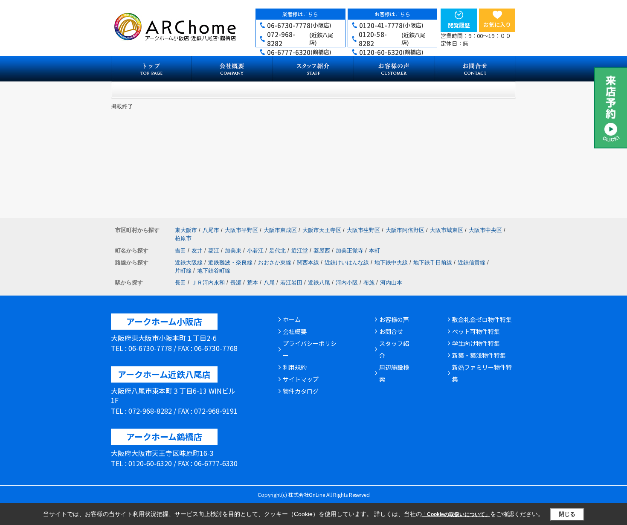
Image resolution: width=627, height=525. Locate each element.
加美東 (233, 250)
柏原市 (183, 238)
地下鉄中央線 (391, 262)
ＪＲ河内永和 (208, 282)
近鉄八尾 (319, 282)
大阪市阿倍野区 (405, 230)
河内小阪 (347, 282)
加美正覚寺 (349, 250)
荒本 (252, 282)
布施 (368, 282)
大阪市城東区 (446, 230)
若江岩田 (291, 282)
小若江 (255, 250)
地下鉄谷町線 (213, 270)
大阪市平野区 (241, 230)
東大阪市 (186, 230)
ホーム (292, 319)
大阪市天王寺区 (321, 230)
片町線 (183, 270)
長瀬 (235, 282)
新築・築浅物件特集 (479, 355)
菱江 (213, 250)
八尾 (269, 282)
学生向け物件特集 (476, 343)
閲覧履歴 (459, 25)
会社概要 (295, 331)
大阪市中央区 (485, 230)
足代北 (277, 250)
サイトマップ (301, 379)
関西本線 (308, 262)
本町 (374, 250)
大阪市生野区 (363, 230)
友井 (197, 250)
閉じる (567, 514)
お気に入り (497, 24)
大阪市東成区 (280, 230)
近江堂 (299, 250)
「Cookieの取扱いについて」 (456, 514)
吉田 (180, 250)
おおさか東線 (274, 262)
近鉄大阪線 (189, 262)
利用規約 (295, 367)
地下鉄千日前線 (432, 262)
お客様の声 (394, 319)
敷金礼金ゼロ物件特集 (482, 319)
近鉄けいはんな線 (347, 262)
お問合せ (391, 331)
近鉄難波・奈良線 (230, 262)
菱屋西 (322, 250)
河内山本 (391, 282)
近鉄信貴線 (471, 262)
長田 (180, 282)
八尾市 (211, 230)
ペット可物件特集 (476, 331)
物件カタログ (301, 391)
